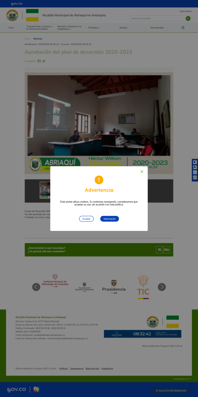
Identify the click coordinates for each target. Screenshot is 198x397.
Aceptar (86, 218)
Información (110, 218)
